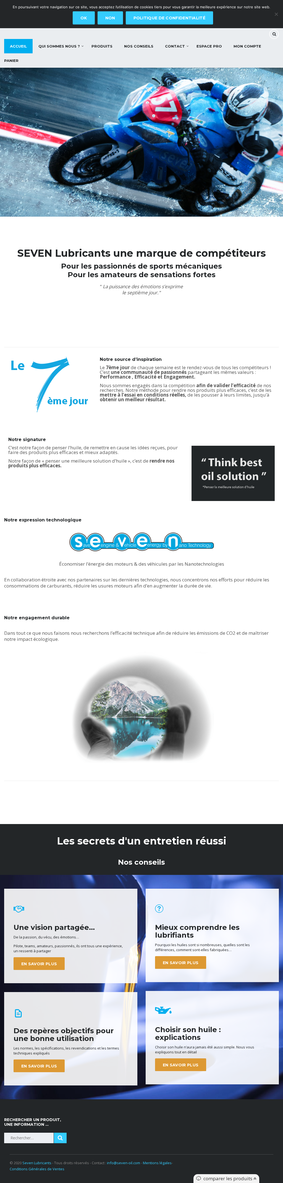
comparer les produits (228, 1178)
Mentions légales (157, 1162)
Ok (83, 17)
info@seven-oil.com (123, 1162)
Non (110, 17)
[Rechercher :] (29, 1138)
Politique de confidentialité (169, 17)
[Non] (276, 14)
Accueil (18, 46)
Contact (175, 46)
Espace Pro (209, 46)
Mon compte (247, 46)
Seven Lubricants (36, 1162)
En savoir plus (39, 963)
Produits (101, 46)
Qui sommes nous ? (59, 46)
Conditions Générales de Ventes (37, 1168)
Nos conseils (138, 46)
